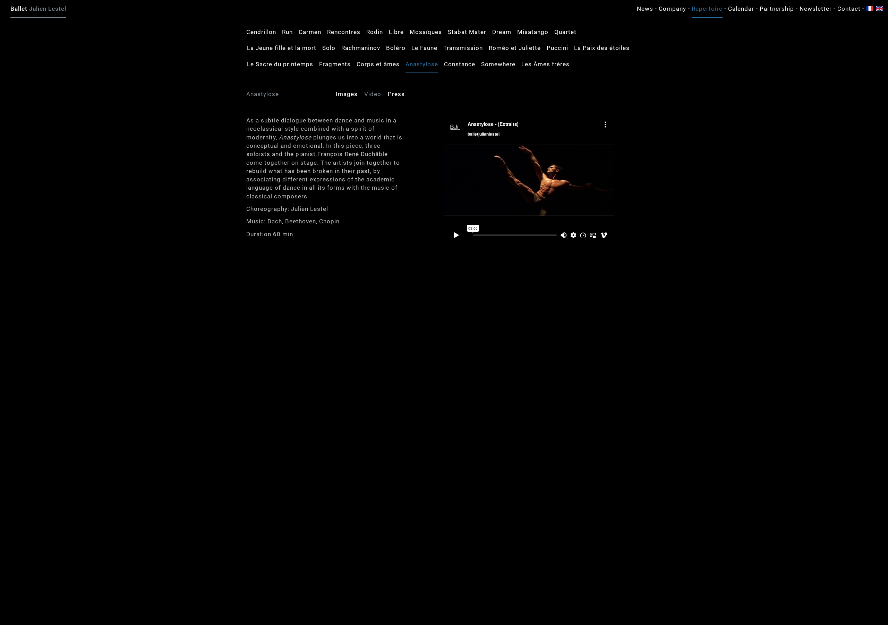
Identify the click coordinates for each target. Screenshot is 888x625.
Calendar (741, 8)
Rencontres (343, 31)
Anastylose (421, 64)
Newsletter (816, 8)
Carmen (310, 31)
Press (396, 94)
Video (372, 94)
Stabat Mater (467, 31)
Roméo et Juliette (515, 47)
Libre (396, 31)
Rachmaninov (360, 47)
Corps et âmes (378, 64)
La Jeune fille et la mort (281, 47)
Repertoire (707, 8)
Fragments (335, 64)
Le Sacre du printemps (280, 64)
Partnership (777, 8)
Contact (849, 8)
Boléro (395, 47)
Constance (459, 64)
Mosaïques (426, 31)
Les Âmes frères (545, 64)
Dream (501, 31)
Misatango (532, 31)
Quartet (565, 31)
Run (287, 31)
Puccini (557, 47)
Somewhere (498, 64)
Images (347, 94)
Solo (328, 47)
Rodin (374, 31)
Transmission (463, 47)
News (645, 8)
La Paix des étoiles (602, 47)
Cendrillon (261, 31)
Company (672, 8)
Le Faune (424, 47)
